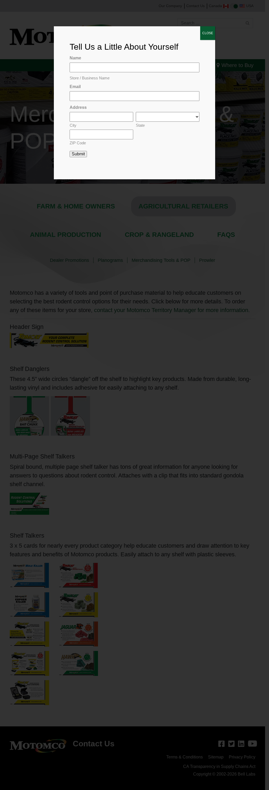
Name (75, 58)
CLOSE (207, 33)
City (73, 125)
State (140, 125)
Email (75, 86)
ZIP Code (78, 143)
